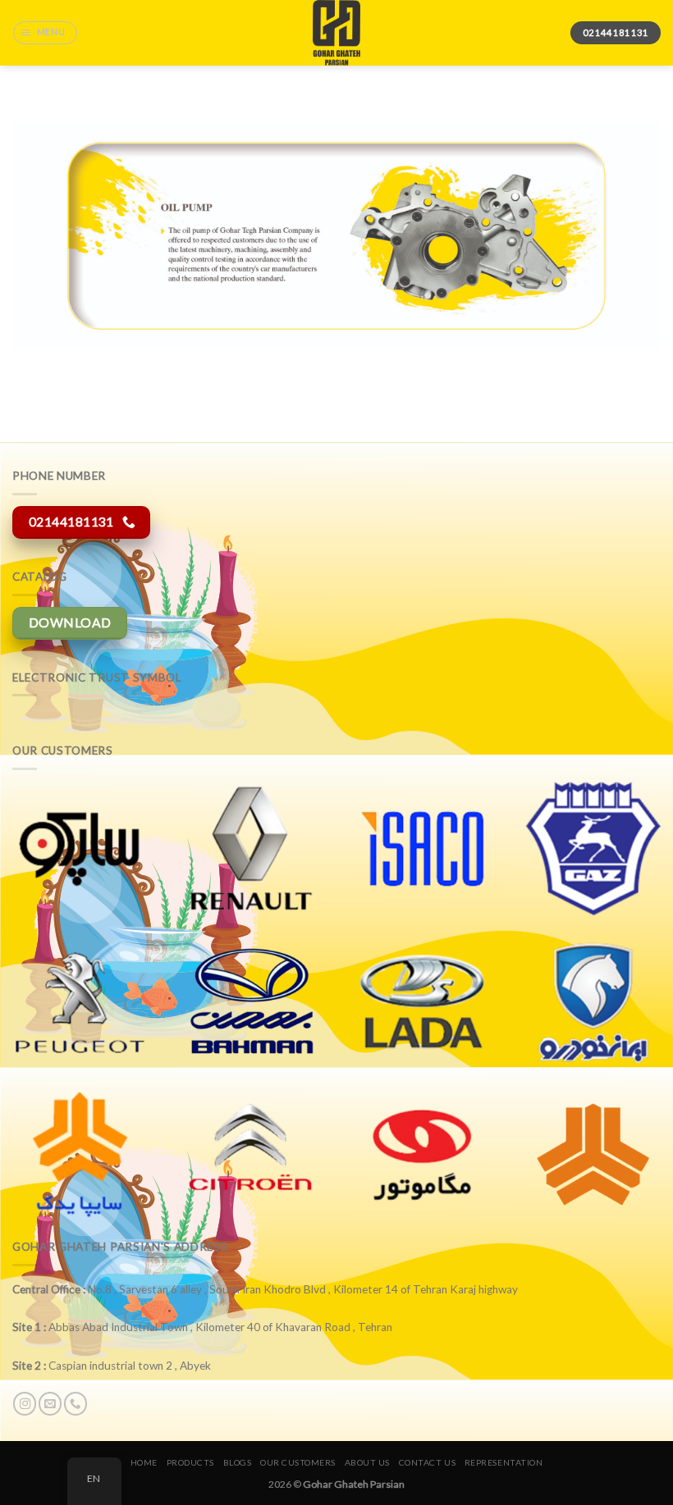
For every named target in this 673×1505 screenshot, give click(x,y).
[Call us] (75, 1404)
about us (367, 1462)
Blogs (237, 1462)
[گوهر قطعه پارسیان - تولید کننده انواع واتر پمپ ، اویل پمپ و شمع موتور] (336, 33)
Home (144, 1462)
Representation (504, 1462)
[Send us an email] (50, 1404)
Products (190, 1462)
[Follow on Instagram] (24, 1404)
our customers (298, 1462)
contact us (427, 1462)
